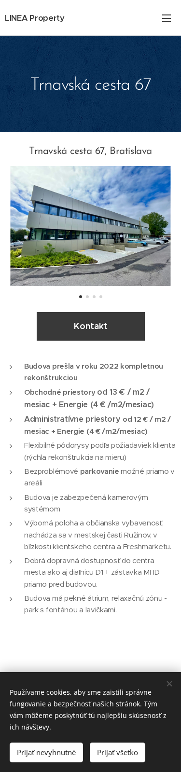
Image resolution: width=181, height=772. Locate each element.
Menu (166, 18)
